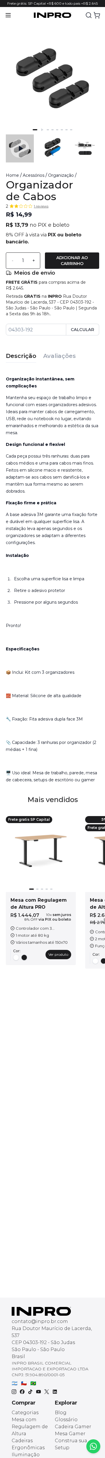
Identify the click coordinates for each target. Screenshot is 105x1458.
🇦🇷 (15, 1383)
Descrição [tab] (21, 355)
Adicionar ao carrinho (72, 260)
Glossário (66, 1419)
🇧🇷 (33, 1383)
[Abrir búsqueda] (88, 15)
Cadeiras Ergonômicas (28, 1444)
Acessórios (33, 175)
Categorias (25, 1412)
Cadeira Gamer (73, 1426)
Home (12, 175)
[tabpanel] (52, 577)
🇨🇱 (24, 1383)
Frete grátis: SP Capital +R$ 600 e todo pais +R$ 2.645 (52, 3)
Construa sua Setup (71, 1444)
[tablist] (52, 353)
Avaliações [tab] (59, 355)
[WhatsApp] (93, 1446)
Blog (60, 1412)
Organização (61, 175)
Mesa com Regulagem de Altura (30, 1426)
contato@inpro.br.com (40, 1321)
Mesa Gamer (70, 1433)
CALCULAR (82, 329)
